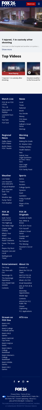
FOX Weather (7, 203)
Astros (21, 179)
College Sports (24, 187)
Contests (5, 288)
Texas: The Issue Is (8, 244)
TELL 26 (5, 107)
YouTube (5, 120)
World (21, 111)
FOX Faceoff (23, 228)
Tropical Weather (8, 186)
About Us (24, 264)
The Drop (5, 267)
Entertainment (10, 264)
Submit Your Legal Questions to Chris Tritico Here (25, 158)
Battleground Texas (7, 257)
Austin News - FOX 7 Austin (7, 147)
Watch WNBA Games (7, 363)
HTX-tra (23, 317)
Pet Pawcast (24, 241)
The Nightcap (7, 223)
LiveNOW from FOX (7, 116)
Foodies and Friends (23, 237)
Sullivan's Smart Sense (25, 125)
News (22, 98)
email (28, 381)
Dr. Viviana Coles (25, 144)
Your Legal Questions (23, 165)
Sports (22, 175)
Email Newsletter (25, 283)
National (22, 108)
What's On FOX (25, 280)
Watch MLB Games (6, 334)
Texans (22, 182)
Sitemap (22, 129)
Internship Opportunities (24, 292)
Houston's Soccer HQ (25, 248)
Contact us (23, 267)
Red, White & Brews (24, 222)
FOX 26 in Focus (25, 226)
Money (21, 116)
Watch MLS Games (6, 368)
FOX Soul (5, 123)
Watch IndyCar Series (7, 344)
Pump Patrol (6, 200)
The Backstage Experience (7, 279)
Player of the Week (24, 204)
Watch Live (31, 4)
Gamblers (22, 196)
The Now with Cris (7, 271)
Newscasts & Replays (7, 111)
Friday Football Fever (24, 199)
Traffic (4, 194)
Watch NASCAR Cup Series (8, 339)
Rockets (22, 184)
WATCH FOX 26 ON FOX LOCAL (25, 276)
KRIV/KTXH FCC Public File (25, 302)
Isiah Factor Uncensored (6, 219)
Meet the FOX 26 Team (25, 271)
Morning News (23, 136)
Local (21, 102)
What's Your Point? (6, 234)
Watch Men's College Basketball (7, 350)
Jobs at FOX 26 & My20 (25, 287)
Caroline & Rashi (25, 218)
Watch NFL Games (6, 324)
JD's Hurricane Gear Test (7, 190)
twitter (19, 381)
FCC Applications (25, 311)
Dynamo (22, 190)
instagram (23, 381)
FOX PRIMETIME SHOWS (8, 284)
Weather (6, 175)
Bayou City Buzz (8, 248)
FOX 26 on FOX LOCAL (7, 103)
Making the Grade (26, 141)
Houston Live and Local (8, 252)
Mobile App (23, 296)
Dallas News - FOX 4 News (7, 142)
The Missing (23, 244)
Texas (21, 105)
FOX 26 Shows (5, 213)
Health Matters (24, 150)
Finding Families (25, 147)
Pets (21, 152)
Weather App (7, 197)
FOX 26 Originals (23, 213)
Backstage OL (7, 275)
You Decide (23, 113)
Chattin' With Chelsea (6, 229)
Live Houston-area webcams (7, 183)
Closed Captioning (23, 307)
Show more (7, 49)
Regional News (6, 136)
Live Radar (6, 179)
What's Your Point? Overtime (8, 239)
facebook (14, 381)
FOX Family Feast (25, 169)
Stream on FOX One (7, 318)
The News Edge (8, 226)
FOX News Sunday (23, 120)
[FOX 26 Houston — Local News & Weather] (8, 4)
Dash (21, 193)
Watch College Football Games (8, 329)
